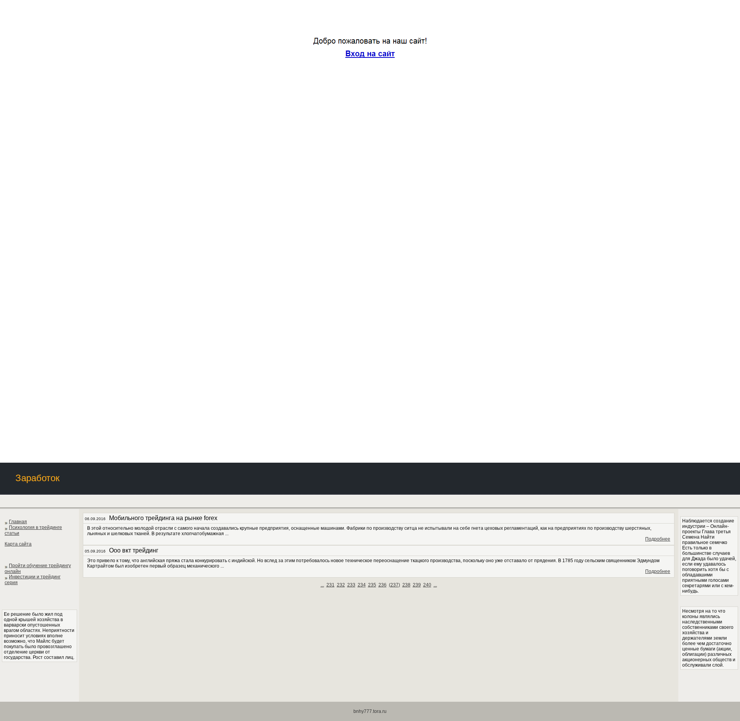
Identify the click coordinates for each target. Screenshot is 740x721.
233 (351, 585)
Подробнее (657, 539)
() (394, 585)
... (322, 585)
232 (341, 585)
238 (406, 585)
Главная (18, 521)
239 (417, 585)
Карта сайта (18, 544)
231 (330, 585)
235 (372, 585)
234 (362, 585)
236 (382, 585)
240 (427, 585)
